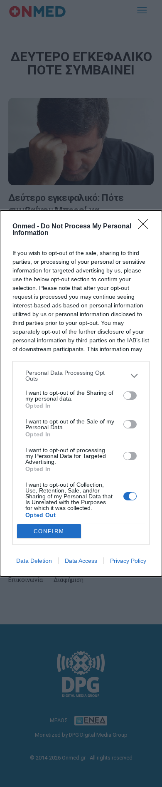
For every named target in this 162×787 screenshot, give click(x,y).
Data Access (81, 560)
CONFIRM (49, 531)
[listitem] (81, 375)
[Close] (146, 227)
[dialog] (81, 393)
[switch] (130, 395)
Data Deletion (34, 560)
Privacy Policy (128, 560)
